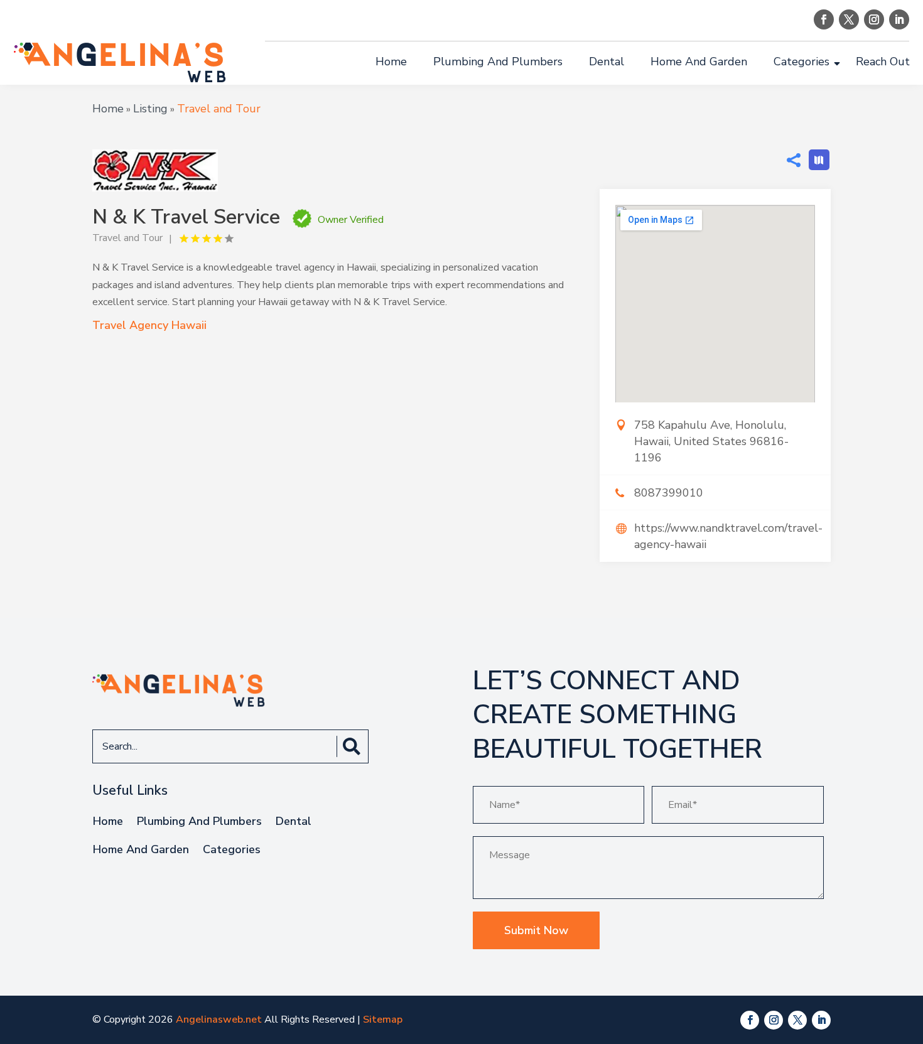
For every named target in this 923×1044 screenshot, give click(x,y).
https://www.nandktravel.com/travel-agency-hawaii (728, 536)
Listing (150, 108)
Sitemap (382, 1019)
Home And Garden (698, 61)
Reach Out (883, 61)
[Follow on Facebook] (824, 19)
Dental (606, 61)
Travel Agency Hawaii (149, 325)
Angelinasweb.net (219, 1019)
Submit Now (536, 930)
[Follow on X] (849, 19)
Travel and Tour (219, 108)
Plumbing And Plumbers (498, 61)
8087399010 (668, 492)
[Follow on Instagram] (874, 19)
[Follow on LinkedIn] (899, 19)
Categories (801, 61)
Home (391, 61)
